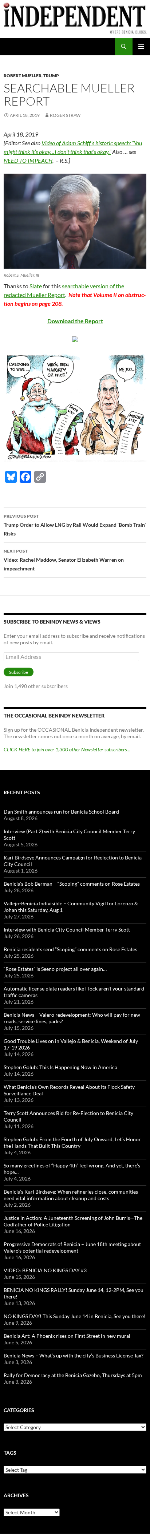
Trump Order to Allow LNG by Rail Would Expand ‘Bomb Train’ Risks (75, 525)
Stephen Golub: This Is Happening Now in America (60, 1067)
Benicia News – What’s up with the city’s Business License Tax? (73, 1355)
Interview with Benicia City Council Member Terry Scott (67, 929)
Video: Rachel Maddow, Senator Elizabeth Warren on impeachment (64, 560)
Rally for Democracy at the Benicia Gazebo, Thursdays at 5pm (73, 1375)
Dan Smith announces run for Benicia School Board (61, 811)
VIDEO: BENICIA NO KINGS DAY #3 (45, 1270)
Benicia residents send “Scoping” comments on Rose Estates (70, 949)
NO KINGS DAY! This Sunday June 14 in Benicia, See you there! (75, 1316)
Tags (10, 1453)
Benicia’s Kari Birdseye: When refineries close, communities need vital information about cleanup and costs (71, 1195)
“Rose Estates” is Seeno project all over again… (55, 969)
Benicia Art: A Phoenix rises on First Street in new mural (67, 1336)
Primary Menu (141, 46)
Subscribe (18, 672)
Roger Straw (65, 115)
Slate (35, 285)
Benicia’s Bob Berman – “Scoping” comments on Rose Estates (72, 884)
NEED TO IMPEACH (28, 160)
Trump (51, 75)
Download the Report (75, 320)
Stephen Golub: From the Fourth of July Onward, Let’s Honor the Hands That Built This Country (72, 1142)
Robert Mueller (23, 75)
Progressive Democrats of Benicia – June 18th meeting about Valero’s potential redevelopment (72, 1247)
